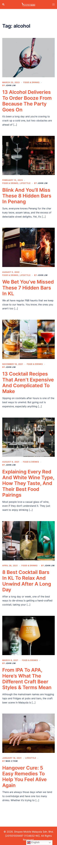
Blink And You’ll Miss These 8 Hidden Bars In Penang (26, 196)
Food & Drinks (31, 82)
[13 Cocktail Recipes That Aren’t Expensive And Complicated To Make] (28, 339)
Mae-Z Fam (12, 761)
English (35, 842)
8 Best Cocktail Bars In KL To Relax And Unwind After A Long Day (26, 581)
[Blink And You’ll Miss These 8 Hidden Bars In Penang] (28, 155)
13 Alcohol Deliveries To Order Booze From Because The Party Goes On (27, 100)
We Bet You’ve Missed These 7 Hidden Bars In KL (28, 287)
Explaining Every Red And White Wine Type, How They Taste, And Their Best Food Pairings (28, 483)
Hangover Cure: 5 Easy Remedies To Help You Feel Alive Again (24, 776)
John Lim (11, 85)
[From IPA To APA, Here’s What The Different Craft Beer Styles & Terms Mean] (28, 635)
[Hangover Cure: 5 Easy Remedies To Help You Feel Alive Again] (28, 732)
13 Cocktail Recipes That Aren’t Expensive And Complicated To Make (28, 382)
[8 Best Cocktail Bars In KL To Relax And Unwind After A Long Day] (28, 540)
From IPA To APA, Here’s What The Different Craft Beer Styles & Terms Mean (27, 678)
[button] (3, 4)
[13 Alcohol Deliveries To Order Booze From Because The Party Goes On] (28, 57)
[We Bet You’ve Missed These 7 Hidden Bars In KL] (28, 247)
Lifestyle (25, 183)
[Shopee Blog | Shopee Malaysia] (28, 4)
